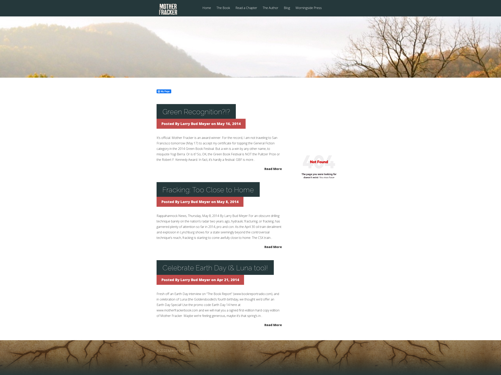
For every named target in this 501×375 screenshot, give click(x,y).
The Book (223, 8)
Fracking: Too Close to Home (208, 190)
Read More (273, 168)
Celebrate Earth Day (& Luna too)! (215, 268)
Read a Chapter (246, 8)
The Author (270, 8)
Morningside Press (309, 8)
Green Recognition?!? (196, 112)
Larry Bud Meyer (195, 123)
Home (206, 8)
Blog (287, 8)
